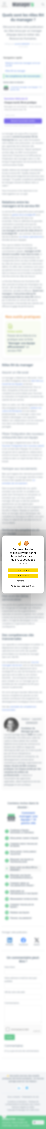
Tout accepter (23, 570)
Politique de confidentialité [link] (23, 586)
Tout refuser (23, 575)
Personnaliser (23, 580)
